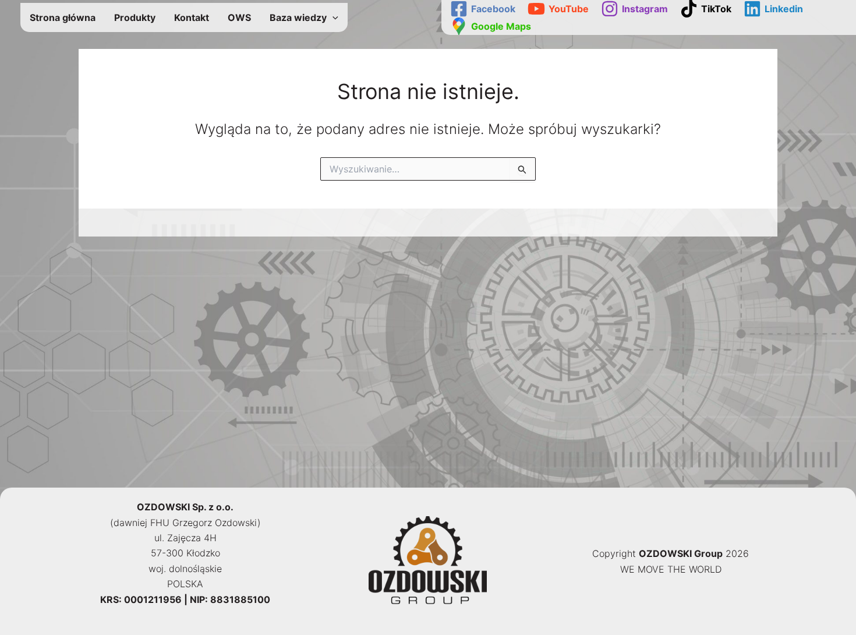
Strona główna (62, 17)
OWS (239, 17)
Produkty (134, 17)
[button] (332, 17)
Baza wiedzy (298, 17)
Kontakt (191, 17)
